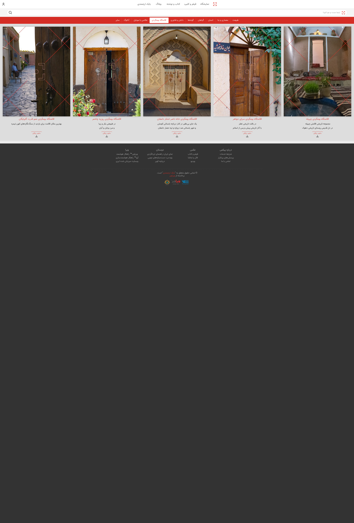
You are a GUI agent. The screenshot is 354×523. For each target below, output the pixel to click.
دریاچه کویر (160, 161)
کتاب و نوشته (173, 4)
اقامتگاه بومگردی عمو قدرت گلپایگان (36, 119)
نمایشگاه (204, 4)
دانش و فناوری (177, 20)
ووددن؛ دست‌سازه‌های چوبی (160, 157)
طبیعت (235, 20)
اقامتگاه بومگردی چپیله (317, 119)
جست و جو (10, 12)
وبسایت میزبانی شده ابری (127, 161)
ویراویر (172, 175)
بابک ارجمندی (144, 4)
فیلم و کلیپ (190, 4)
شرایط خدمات (226, 154)
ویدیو (193, 161)
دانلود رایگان (317, 133)
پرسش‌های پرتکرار (226, 157)
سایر (117, 20)
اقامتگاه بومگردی (159, 20)
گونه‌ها (191, 20)
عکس (193, 150)
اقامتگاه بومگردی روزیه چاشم (107, 119)
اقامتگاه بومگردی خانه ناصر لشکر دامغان (177, 119)
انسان (210, 20)
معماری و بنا (223, 20)
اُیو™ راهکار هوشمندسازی (127, 157)
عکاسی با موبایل (140, 20)
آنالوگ (126, 20)
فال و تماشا (193, 157)
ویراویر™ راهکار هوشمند (127, 154)
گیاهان (201, 20)
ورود (3, 4)
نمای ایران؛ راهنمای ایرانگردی (160, 154)
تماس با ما (225, 161)
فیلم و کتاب (193, 154)
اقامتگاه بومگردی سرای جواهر (247, 119)
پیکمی (215, 4)
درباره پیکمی (226, 150)
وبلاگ (158, 4)
